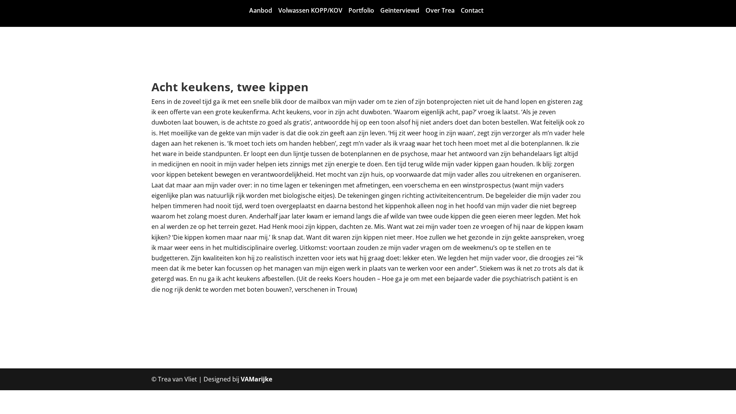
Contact (477, 11)
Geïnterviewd (405, 11)
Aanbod (266, 11)
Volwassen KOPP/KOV (316, 11)
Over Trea (446, 11)
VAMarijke (256, 379)
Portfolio (367, 11)
